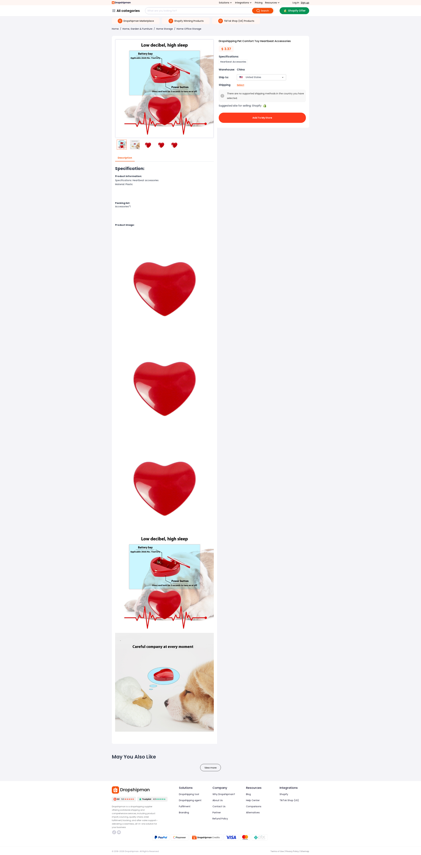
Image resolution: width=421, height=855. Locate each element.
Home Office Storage (189, 28)
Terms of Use (277, 851)
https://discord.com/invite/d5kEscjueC (119, 832)
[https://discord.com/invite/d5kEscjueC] (119, 832)
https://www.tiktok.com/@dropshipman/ (114, 832)
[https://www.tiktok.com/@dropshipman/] (114, 832)
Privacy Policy (292, 851)
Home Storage (164, 28)
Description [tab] (125, 157)
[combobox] (256, 77)
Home (115, 28)
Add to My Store (262, 117)
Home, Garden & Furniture (137, 28)
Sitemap (304, 851)
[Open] (282, 77)
